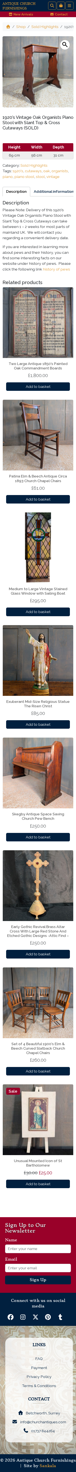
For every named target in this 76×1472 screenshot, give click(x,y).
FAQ (39, 1358)
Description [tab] (16, 191)
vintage (53, 176)
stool (40, 176)
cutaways (33, 171)
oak (46, 171)
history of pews (56, 269)
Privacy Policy (39, 1376)
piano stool (24, 176)
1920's (17, 171)
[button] (65, 45)
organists (60, 171)
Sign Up (38, 1280)
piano (8, 176)
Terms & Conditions (39, 1385)
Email (12, 1259)
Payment (39, 1367)
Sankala (48, 1466)
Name (12, 1240)
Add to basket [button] (38, 386)
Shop (21, 26)
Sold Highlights (44, 26)
